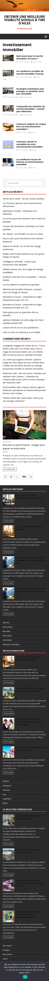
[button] (45, 36)
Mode (5, 803)
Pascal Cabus (37, 62)
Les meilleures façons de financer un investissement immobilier (29, 162)
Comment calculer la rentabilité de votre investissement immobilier (29, 144)
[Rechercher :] (24, 183)
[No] (45, 971)
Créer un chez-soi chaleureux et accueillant (21, 332)
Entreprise (7, 785)
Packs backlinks (9, 387)
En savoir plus (9, 469)
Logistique (7, 798)
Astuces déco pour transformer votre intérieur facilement (29, 658)
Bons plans (7, 635)
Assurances (8, 627)
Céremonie (7, 640)
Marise (32, 132)
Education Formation (11, 644)
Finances (6, 790)
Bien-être (6, 631)
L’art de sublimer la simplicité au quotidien (21, 284)
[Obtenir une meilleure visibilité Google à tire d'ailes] (24, 10)
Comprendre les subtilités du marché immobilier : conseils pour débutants (30, 109)
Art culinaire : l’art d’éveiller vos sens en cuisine (23, 234)
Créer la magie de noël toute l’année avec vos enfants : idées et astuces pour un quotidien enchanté (23, 351)
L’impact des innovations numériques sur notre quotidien (29, 497)
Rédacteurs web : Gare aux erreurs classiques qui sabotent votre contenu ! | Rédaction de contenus (24, 376)
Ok (25, 977)
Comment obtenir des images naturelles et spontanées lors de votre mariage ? (29, 722)
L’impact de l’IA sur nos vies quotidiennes (21, 327)
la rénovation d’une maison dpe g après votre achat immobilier (30, 689)
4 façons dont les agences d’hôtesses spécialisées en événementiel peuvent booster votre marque (24, 390)
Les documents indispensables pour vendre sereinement (31, 748)
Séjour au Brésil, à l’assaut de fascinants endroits (28, 851)
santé (5, 958)
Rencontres (7, 954)
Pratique (7, 442)
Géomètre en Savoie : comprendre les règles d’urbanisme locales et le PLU (30, 560)
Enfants (6, 781)
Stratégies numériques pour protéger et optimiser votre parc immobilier (30, 91)
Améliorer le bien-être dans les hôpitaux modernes (29, 817)
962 (24, 476)
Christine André (9, 398)
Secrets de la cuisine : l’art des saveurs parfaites (24, 198)
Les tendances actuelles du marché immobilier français (30, 72)
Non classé (7, 945)
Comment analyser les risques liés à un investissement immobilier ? (31, 126)
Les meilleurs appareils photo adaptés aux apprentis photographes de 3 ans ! (28, 914)
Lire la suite (8, 521)
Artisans (6, 622)
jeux (4, 794)
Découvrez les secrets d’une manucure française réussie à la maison (29, 883)
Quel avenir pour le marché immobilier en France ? (29, 57)
